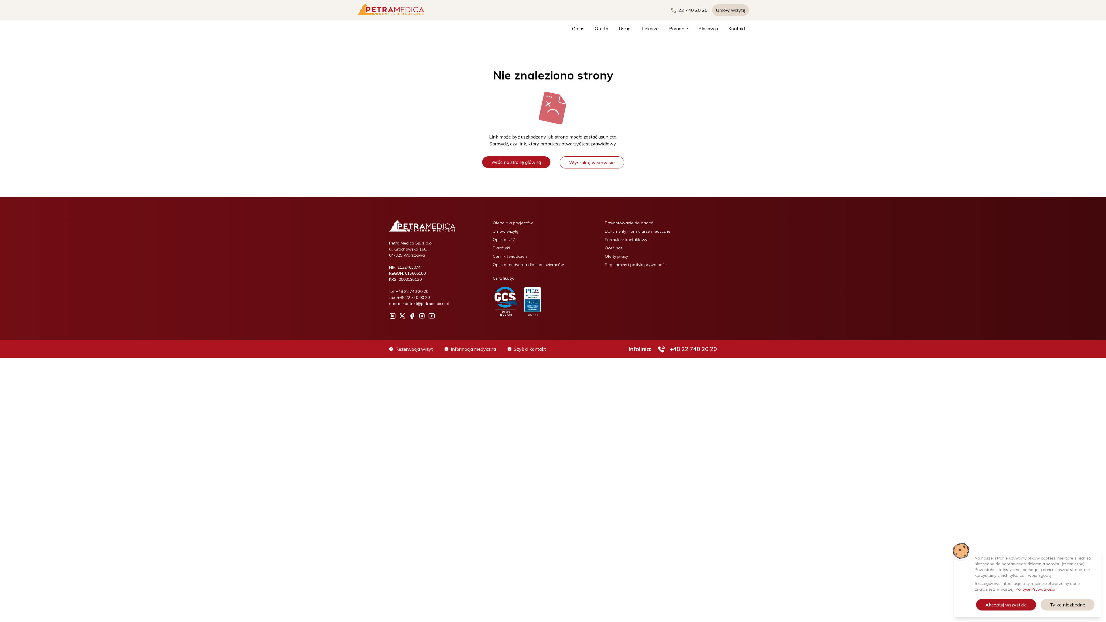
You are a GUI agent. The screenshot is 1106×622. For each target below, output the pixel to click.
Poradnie (678, 28)
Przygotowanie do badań (629, 222)
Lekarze (650, 28)
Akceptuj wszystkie (1006, 605)
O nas (578, 28)
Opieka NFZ (504, 239)
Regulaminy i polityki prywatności (636, 264)
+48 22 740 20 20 (693, 348)
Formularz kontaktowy (626, 239)
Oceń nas (614, 248)
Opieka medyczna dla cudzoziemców (528, 264)
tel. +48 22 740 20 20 (408, 291)
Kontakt (736, 28)
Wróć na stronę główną (516, 162)
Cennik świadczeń (510, 256)
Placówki (708, 28)
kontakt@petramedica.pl (426, 303)
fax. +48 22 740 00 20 (409, 297)
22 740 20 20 (693, 10)
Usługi (625, 28)
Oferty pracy (616, 256)
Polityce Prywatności (1035, 589)
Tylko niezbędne (1067, 605)
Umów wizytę (730, 10)
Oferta (601, 28)
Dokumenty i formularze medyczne (637, 231)
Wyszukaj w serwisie (592, 162)
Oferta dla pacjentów (513, 222)
